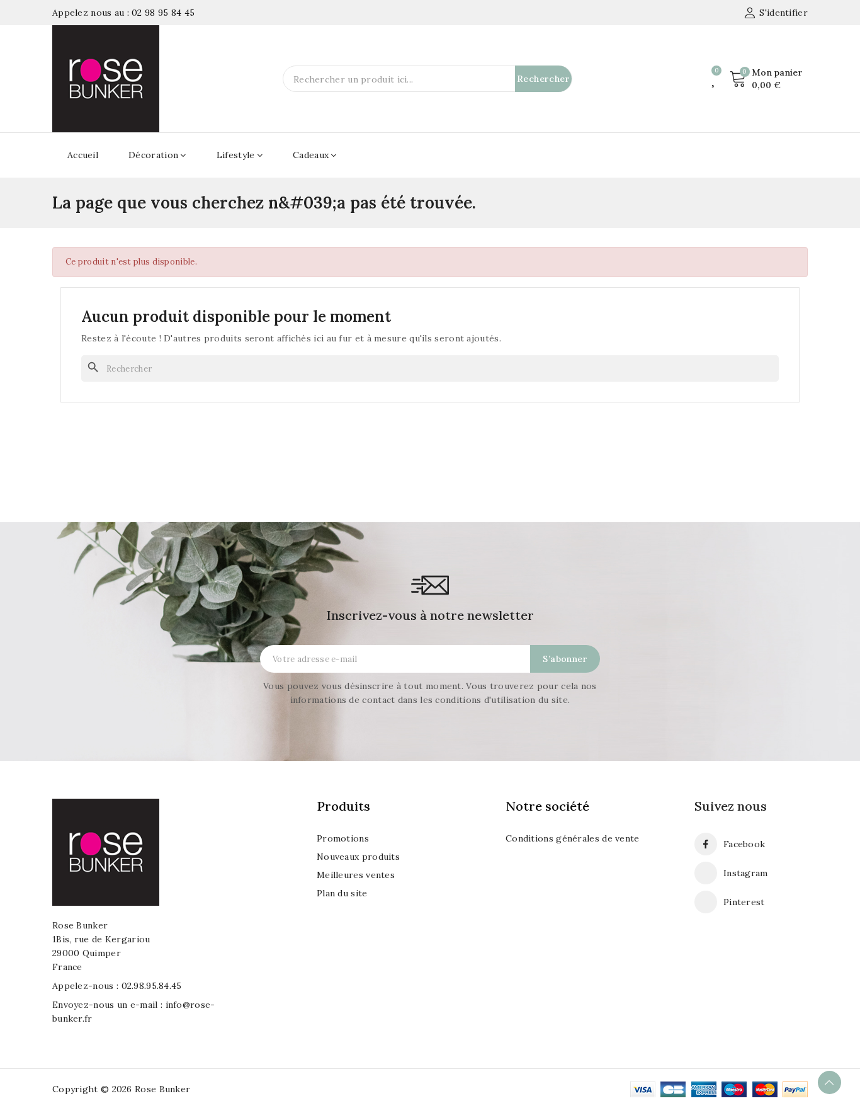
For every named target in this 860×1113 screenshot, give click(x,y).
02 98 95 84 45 (163, 12)
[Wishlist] (714, 79)
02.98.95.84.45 (152, 985)
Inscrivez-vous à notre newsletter (430, 615)
